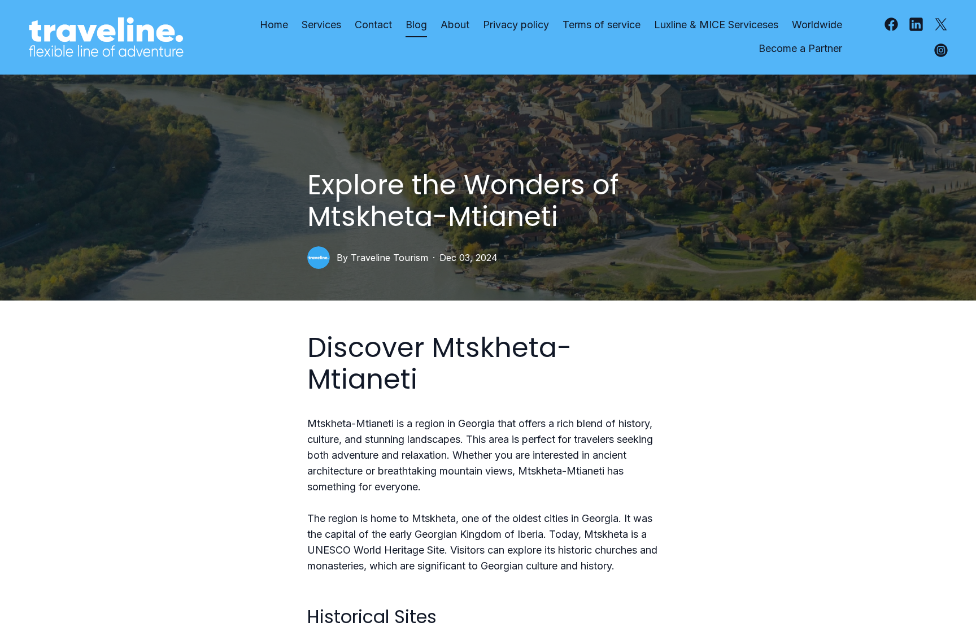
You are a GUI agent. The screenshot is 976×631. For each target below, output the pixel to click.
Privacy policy (516, 25)
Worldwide (817, 25)
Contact (373, 25)
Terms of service (601, 25)
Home (274, 25)
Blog (416, 25)
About (455, 25)
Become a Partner (800, 48)
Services (321, 25)
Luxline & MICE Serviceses (716, 25)
